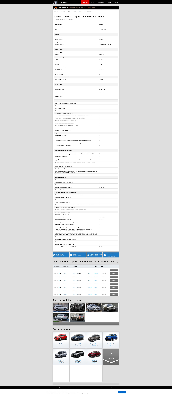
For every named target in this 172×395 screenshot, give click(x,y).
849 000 (94, 345)
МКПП (89, 269)
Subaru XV (94, 360)
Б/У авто (93, 2)
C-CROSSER (63, 11)
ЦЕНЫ (80, 11)
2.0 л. (77, 269)
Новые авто (85, 2)
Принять (122, 392)
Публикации (61, 387)
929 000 (77, 362)
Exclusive (65, 283)
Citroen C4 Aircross (94, 343)
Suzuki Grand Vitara (111, 343)
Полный (95, 276)
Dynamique (65, 269)
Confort (64, 273)
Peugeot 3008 (78, 343)
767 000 (77, 345)
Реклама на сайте (103, 387)
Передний (96, 269)
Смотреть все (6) (86, 323)
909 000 (60, 362)
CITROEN (56, 11)
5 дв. (59, 269)
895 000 (111, 345)
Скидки (116, 2)
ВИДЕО (75, 11)
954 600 (94, 362)
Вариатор (90, 276)
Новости (109, 2)
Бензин (74, 269)
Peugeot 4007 (61, 360)
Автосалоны (101, 2)
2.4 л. (77, 280)
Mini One (61, 343)
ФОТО (69, 11)
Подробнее (114, 270)
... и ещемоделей (111, 354)
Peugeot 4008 (78, 360)
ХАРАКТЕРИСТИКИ (88, 11)
